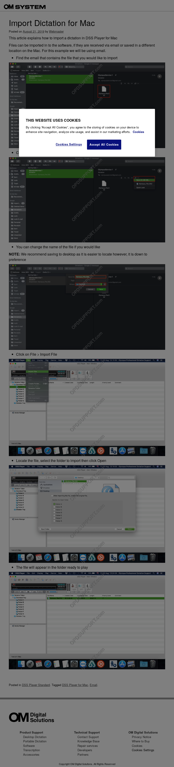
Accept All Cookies (104, 144)
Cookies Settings (69, 144)
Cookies (138, 132)
